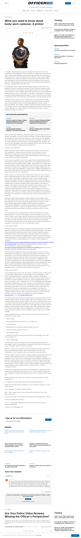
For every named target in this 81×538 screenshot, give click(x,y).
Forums (33, 10)
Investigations (8, 17)
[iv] (6, 170)
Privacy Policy (38, 535)
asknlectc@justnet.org (26, 295)
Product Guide (25, 10)
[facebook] (23, 33)
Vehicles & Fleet (48, 10)
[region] (28, 483)
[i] (33, 91)
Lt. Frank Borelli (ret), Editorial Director (14, 526)
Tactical (56, 10)
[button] (6, 3)
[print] (50, 33)
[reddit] (30, 33)
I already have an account (28, 501)
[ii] (14, 145)
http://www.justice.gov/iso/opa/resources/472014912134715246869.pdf (23, 247)
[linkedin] (26, 33)
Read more (49, 487)
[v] (27, 172)
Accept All (75, 535)
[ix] (17, 339)
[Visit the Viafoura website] (48, 491)
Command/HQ (40, 10)
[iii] (12, 155)
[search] (8, 3)
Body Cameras (8, 509)
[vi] (9, 195)
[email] (32, 33)
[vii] (8, 291)
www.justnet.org (9, 295)
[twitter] (28, 33)
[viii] (8, 311)
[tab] (9, 475)
